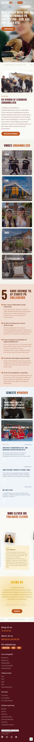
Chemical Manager (7, 719)
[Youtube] (7, 737)
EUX (2, 679)
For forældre (5, 698)
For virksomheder (7, 700)
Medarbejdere (5, 663)
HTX (2, 684)
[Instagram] (12, 737)
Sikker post (5, 660)
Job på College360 (7, 665)
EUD (2, 676)
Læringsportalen (6, 717)
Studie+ (3, 711)
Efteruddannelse (6, 687)
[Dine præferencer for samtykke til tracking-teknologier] (31, 739)
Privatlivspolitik (6, 730)
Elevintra (4, 714)
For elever (4, 695)
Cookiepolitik (15, 730)
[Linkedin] (2, 737)
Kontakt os (4, 658)
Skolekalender (6, 668)
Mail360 (3, 709)
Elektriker (8, 545)
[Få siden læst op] (24, 2)
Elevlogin (4, 722)
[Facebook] (16, 737)
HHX (2, 682)
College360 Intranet (7, 725)
